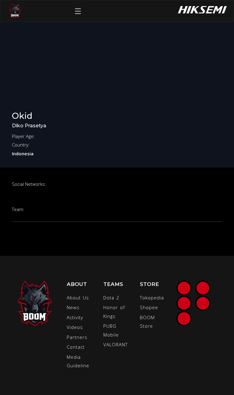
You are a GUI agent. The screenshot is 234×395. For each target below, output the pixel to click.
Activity (75, 317)
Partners (77, 337)
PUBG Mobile (111, 330)
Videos (75, 327)
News (73, 307)
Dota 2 (111, 297)
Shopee (149, 307)
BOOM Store (147, 321)
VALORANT (115, 344)
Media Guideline (78, 361)
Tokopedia (152, 297)
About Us (78, 297)
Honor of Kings (114, 311)
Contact (76, 347)
